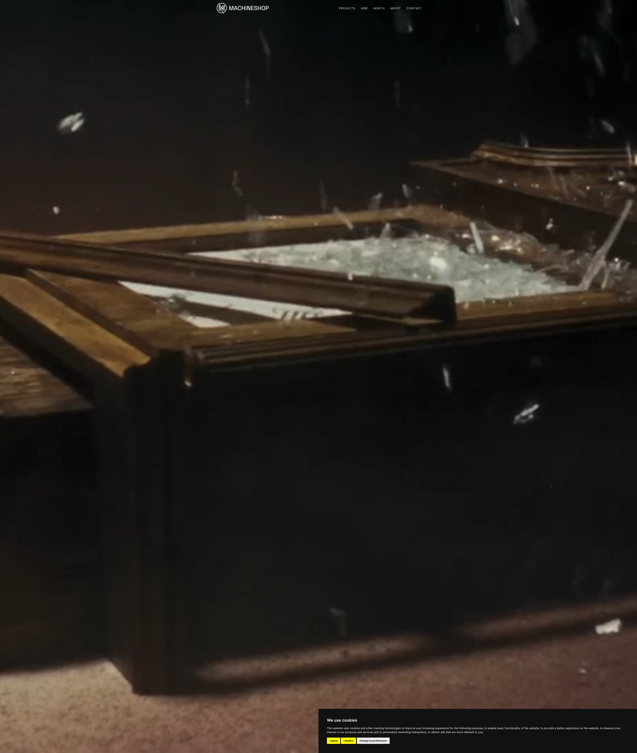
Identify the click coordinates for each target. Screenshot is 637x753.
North (379, 8)
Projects (347, 8)
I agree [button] (333, 740)
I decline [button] (348, 740)
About (395, 8)
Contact (414, 8)
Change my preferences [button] (373, 740)
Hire (364, 8)
